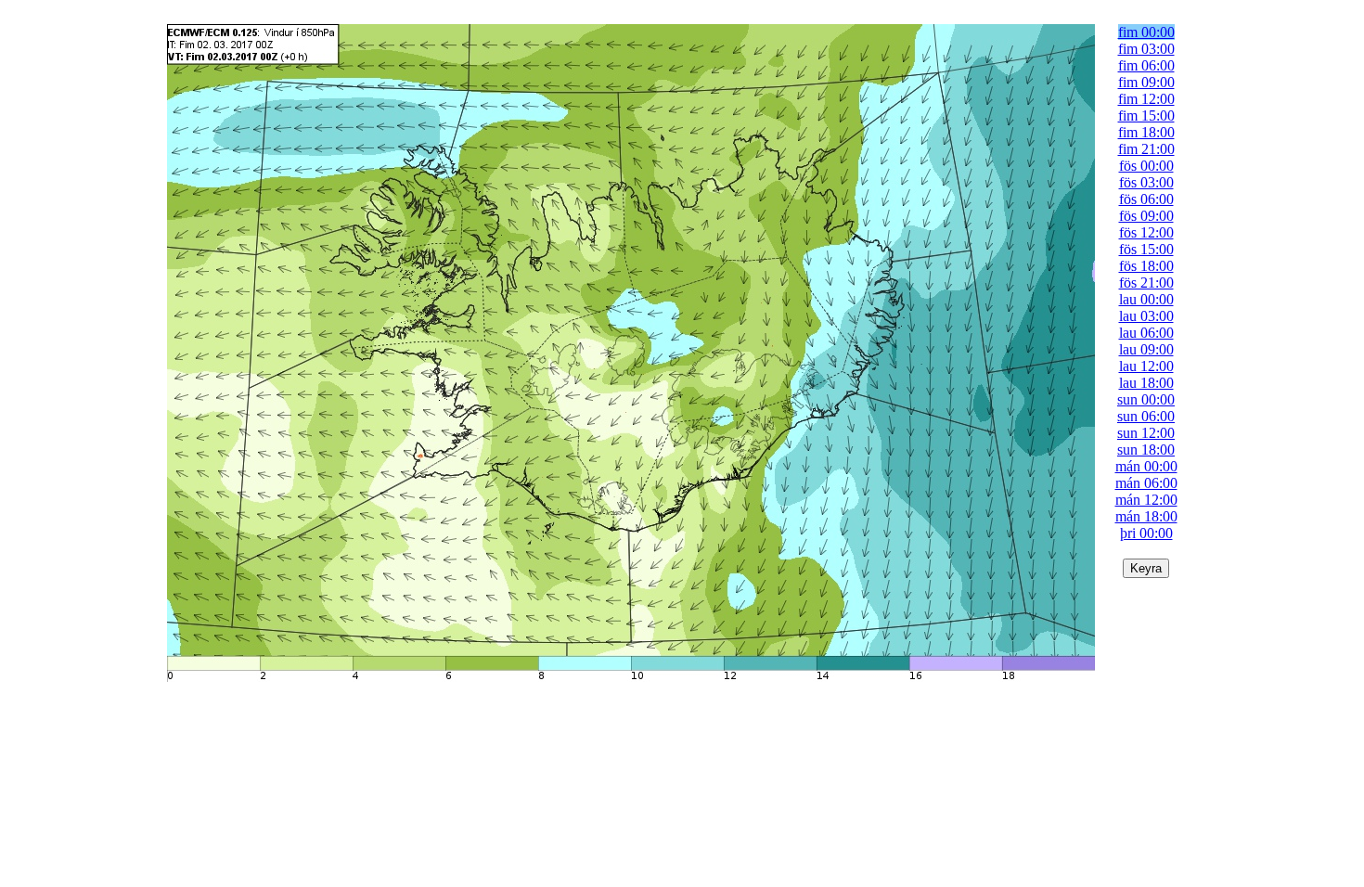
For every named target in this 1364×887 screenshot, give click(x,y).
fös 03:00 (1146, 182)
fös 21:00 (1146, 282)
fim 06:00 (1146, 65)
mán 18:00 (1146, 516)
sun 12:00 (1146, 433)
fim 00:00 (1146, 32)
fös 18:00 (1146, 266)
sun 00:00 (1146, 399)
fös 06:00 (1146, 199)
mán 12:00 (1146, 500)
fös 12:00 (1146, 232)
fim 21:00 (1146, 149)
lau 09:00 (1146, 349)
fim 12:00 (1146, 99)
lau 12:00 (1146, 366)
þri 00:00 (1146, 533)
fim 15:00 (1146, 115)
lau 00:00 (1146, 299)
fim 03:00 (1146, 49)
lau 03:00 (1146, 316)
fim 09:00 (1146, 82)
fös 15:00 (1146, 249)
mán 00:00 (1146, 466)
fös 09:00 (1146, 216)
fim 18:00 (1146, 132)
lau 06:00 (1146, 333)
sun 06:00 (1146, 416)
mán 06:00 (1146, 483)
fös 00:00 (1146, 166)
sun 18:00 (1146, 449)
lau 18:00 (1146, 383)
